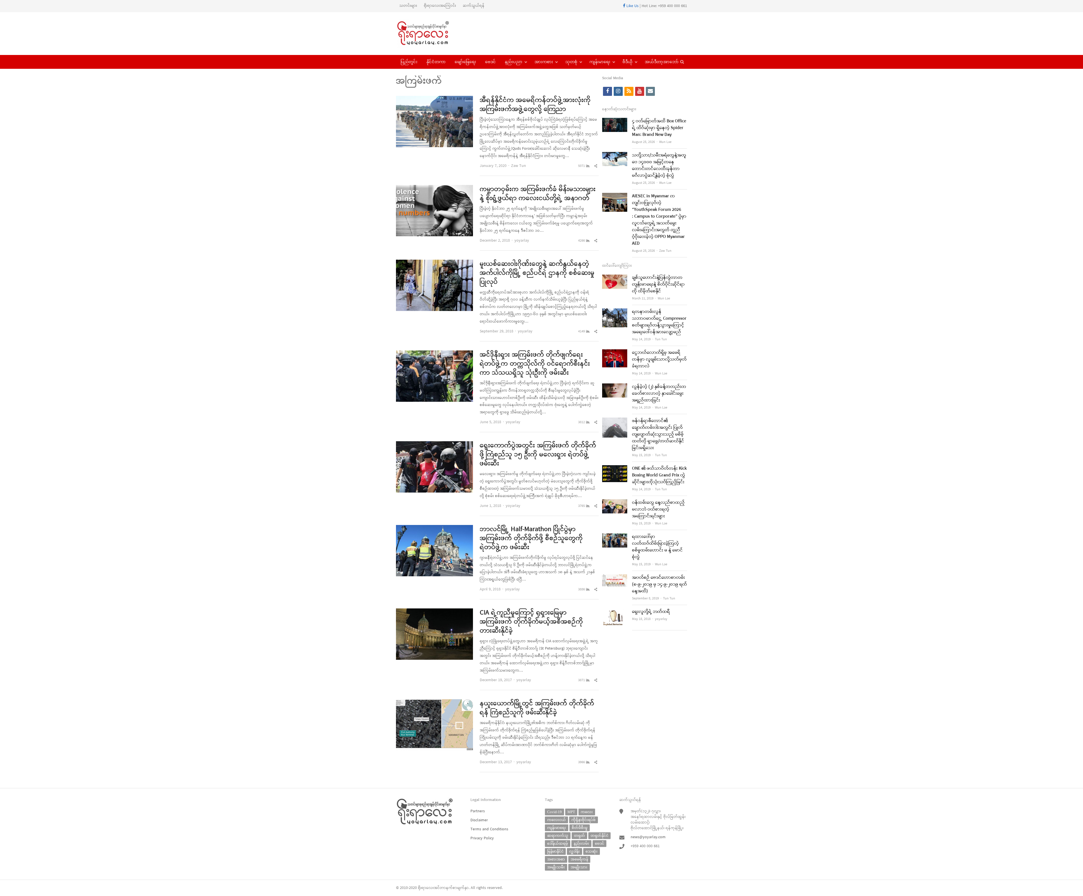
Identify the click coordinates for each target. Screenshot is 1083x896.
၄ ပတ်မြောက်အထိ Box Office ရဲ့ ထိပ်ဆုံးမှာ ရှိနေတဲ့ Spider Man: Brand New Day (659, 128)
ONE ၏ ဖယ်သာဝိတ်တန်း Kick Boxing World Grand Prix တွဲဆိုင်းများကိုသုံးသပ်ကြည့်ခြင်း (659, 475)
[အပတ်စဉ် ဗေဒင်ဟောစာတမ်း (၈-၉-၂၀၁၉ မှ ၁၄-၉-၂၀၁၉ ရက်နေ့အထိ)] (615, 578)
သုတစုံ (571, 61)
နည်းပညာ (513, 61)
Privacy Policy (482, 838)
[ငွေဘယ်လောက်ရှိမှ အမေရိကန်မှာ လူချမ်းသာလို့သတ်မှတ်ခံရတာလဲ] (615, 353)
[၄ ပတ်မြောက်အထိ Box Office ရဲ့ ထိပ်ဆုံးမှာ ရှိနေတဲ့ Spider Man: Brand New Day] (615, 121)
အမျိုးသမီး (556, 867)
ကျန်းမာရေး (599, 61)
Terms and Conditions (489, 829)
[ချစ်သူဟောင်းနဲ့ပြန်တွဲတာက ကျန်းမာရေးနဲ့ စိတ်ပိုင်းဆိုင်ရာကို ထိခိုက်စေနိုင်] (615, 278)
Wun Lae (665, 142)
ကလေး (587, 812)
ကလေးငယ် (556, 820)
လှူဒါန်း (574, 851)
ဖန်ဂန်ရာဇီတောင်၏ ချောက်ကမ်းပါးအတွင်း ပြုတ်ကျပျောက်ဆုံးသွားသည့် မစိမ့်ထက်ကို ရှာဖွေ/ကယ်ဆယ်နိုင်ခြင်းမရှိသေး (658, 434)
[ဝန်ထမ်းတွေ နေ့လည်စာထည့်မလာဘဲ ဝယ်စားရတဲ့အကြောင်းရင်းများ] (615, 503)
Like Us (632, 6)
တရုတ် (579, 835)
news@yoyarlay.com (648, 837)
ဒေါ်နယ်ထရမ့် (557, 843)
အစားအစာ (556, 859)
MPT (571, 812)
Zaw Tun (518, 166)
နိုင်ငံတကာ (436, 61)
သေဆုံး (591, 851)
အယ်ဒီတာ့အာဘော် (662, 61)
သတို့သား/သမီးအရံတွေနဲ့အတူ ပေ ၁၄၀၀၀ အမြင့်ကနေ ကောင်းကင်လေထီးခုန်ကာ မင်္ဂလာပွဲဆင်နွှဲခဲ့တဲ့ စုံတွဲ (659, 165)
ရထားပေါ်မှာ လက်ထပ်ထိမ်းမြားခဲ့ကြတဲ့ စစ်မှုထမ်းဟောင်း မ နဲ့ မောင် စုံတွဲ (657, 547)
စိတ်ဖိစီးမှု (579, 828)
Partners (477, 811)
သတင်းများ (408, 6)
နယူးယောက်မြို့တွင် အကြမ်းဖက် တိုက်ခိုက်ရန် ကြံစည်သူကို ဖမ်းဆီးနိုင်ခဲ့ (537, 708)
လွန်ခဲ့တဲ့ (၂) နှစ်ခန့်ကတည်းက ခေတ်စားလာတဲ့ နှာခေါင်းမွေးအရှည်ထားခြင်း (659, 393)
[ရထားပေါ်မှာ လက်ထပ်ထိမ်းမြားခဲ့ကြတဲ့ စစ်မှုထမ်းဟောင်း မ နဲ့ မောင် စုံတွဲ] (615, 537)
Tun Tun (661, 339)
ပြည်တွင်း (408, 61)
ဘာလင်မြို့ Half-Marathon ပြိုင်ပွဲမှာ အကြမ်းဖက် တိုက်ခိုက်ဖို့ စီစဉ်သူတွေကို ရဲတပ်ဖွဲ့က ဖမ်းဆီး (531, 538)
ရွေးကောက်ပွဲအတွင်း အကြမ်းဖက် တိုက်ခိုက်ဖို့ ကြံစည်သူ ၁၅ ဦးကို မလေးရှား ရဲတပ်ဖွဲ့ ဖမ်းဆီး (538, 454)
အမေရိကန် (579, 859)
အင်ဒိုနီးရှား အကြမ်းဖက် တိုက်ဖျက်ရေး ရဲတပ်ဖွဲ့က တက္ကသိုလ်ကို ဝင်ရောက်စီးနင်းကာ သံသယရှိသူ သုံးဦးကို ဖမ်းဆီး (535, 364)
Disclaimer (479, 820)
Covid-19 (554, 812)
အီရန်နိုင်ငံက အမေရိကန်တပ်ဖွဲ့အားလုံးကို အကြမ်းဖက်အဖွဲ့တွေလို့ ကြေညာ (535, 105)
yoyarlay (521, 240)
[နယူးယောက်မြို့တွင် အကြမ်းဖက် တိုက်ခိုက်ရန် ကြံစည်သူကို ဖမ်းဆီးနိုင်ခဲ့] (434, 702)
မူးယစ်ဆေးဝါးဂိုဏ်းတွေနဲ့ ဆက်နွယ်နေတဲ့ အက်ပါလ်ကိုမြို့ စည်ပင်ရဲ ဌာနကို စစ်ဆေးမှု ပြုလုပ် (537, 273)
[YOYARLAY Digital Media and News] (430, 33)
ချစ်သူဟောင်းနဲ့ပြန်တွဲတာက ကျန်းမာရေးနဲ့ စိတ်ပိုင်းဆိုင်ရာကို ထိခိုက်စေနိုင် (658, 284)
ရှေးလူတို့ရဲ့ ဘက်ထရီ (651, 611)
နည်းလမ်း (581, 843)
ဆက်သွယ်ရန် (474, 6)
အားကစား (543, 61)
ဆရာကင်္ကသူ (557, 835)
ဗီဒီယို (627, 61)
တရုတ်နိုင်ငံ (599, 835)
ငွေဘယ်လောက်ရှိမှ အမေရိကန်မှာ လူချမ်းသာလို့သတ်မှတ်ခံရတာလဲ (659, 359)
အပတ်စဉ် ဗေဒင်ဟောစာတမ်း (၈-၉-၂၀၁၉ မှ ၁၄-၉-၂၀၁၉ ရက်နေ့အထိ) (659, 584)
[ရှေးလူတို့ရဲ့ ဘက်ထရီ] (615, 612)
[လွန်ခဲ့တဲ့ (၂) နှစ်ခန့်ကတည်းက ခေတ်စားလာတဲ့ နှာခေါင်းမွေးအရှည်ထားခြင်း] (615, 387)
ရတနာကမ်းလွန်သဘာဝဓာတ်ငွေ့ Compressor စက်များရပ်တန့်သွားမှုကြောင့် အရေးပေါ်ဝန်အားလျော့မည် (659, 322)
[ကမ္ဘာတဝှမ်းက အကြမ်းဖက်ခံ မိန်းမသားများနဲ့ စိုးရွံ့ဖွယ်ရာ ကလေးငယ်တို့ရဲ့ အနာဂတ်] (434, 188)
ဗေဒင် (490, 61)
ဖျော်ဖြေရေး (465, 61)
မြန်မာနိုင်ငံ (555, 851)
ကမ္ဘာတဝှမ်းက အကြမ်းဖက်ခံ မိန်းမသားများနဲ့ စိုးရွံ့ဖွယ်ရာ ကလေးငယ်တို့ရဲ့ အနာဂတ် (538, 194)
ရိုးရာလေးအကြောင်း (440, 6)
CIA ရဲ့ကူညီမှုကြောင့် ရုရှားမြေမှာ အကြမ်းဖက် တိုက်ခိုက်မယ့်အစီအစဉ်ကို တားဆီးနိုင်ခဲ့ (531, 622)
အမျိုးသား (579, 867)
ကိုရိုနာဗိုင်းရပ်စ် (583, 820)
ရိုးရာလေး (426, 888)
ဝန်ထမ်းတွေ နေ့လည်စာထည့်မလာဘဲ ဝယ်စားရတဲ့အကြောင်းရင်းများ (658, 509)
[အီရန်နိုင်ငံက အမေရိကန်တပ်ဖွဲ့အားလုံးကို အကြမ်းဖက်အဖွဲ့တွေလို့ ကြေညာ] (434, 99)
